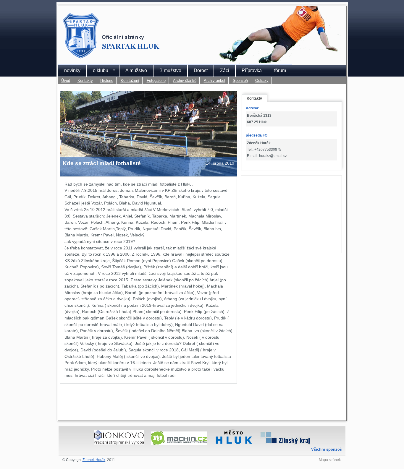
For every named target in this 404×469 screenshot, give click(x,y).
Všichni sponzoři (326, 449)
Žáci (224, 70)
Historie (106, 80)
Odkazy (262, 80)
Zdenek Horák (94, 460)
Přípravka (252, 70)
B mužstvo (170, 70)
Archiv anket (214, 80)
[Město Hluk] (233, 443)
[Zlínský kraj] (285, 443)
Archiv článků (184, 80)
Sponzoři (240, 80)
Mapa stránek (330, 460)
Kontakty (85, 80)
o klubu (97, 70)
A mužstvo (136, 70)
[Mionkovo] (119, 443)
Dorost (201, 70)
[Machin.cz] (179, 443)
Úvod (65, 80)
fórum (280, 70)
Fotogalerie (156, 80)
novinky (72, 70)
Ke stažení (130, 80)
